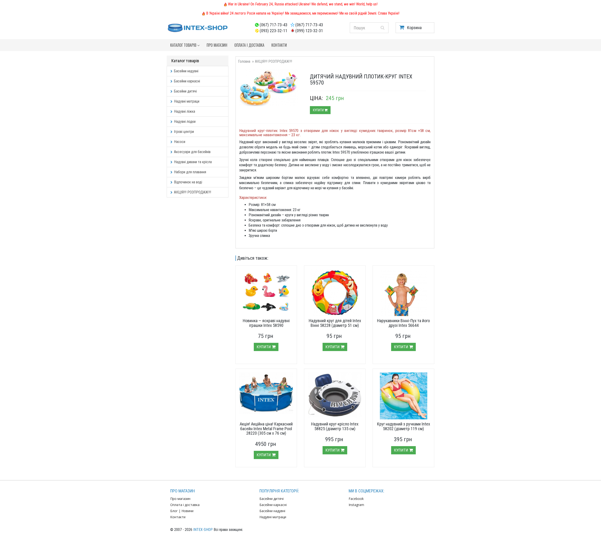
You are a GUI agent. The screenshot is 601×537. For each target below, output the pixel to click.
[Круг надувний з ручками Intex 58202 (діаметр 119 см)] (403, 395)
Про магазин (217, 45)
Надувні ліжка (184, 111)
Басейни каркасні (187, 81)
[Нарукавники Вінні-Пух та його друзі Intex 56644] (403, 292)
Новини (187, 511)
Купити (318, 110)
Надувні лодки (185, 121)
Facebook (356, 498)
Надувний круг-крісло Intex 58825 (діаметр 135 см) (334, 426)
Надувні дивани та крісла (193, 162)
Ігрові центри (184, 131)
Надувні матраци (186, 101)
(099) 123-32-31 (309, 30)
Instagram (356, 504)
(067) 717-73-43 (273, 24)
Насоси (179, 141)
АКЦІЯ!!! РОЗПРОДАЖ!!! (192, 192)
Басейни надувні (186, 71)
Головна (244, 61)
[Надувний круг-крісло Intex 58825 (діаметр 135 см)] (335, 394)
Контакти (279, 45)
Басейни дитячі (185, 91)
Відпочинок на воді (188, 182)
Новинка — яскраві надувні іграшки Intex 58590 (266, 323)
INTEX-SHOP (203, 529)
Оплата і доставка (249, 45)
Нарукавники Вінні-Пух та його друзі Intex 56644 (403, 323)
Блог (174, 511)
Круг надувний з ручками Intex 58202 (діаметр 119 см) (403, 426)
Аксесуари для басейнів (192, 152)
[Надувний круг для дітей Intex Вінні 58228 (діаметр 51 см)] (335, 292)
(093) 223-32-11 (273, 30)
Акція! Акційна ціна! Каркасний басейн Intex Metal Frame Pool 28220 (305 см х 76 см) (266, 428)
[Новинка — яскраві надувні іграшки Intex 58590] (266, 292)
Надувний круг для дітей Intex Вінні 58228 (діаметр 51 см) (335, 323)
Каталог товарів (183, 45)
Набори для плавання (190, 172)
